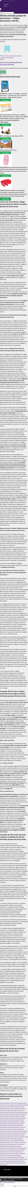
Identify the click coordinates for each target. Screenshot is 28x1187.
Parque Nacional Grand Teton (8, 150)
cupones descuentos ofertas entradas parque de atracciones (12, 1129)
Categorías (6, 4)
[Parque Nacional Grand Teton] (6, 148)
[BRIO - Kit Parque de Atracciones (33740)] (6, 134)
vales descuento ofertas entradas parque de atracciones (14, 1138)
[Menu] (0, 9)
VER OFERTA (5, 100)
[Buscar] (14, 1186)
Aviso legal (7, 1169)
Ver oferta (3, 72)
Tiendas (5, 6)
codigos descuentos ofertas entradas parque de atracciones (12, 1123)
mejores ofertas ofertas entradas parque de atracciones (12, 1155)
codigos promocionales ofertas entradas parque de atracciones (13, 1118)
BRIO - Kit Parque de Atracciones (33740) (11, 136)
